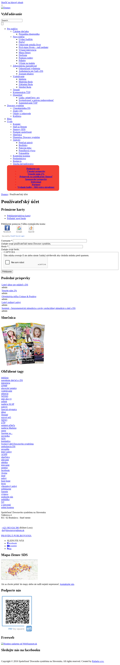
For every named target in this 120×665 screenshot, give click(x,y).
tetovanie (5, 465)
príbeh (4, 401)
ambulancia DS (8, 446)
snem (3, 430)
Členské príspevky (36, 171)
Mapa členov (25, 52)
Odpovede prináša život (30, 44)
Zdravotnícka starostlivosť (25, 66)
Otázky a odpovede (22, 113)
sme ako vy (6, 399)
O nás (9, 121)
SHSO (4, 420)
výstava (4, 494)
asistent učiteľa (8, 425)
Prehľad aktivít (25, 142)
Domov (4, 194)
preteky (4, 467)
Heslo (4, 246)
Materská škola (26, 81)
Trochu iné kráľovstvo (23, 164)
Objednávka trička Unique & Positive (19, 296)
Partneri (36, 184)
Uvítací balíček (26, 39)
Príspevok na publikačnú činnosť (36, 176)
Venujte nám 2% (36, 174)
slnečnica (5, 457)
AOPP (4, 454)
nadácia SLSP (7, 404)
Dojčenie (23, 55)
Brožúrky (23, 145)
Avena (4, 473)
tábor (3, 412)
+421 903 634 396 (10, 527)
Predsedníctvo (19, 158)
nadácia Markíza (8, 428)
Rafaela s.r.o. (98, 661)
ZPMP (4, 385)
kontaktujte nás (67, 584)
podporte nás (7, 497)
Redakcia (17, 161)
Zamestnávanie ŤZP (28, 103)
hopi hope (5, 481)
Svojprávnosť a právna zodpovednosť (36, 100)
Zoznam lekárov (26, 74)
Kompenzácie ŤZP (21, 92)
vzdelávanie (6, 391)
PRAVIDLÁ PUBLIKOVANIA (16, 535)
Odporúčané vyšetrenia (29, 68)
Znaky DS (18, 111)
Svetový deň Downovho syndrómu (17, 444)
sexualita (5, 449)
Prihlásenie (18, 215)
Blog (9, 119)
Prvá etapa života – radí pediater (33, 47)
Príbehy (22, 60)
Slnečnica (17, 134)
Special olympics (9, 409)
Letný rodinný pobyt (11, 302)
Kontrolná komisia (21, 156)
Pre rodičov (12, 29)
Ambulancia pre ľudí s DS (31, 71)
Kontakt (16, 124)
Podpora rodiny (26, 58)
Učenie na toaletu (27, 63)
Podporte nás (33, 168)
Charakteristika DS (21, 108)
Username (6, 240)
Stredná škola (25, 87)
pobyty (4, 407)
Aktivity (16, 140)
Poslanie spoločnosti (22, 132)
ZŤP (3, 422)
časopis (4, 491)
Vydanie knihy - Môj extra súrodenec (36, 187)
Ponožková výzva (27, 150)
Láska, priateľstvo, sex (29, 97)
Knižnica (17, 116)
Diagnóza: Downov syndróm (26, 137)
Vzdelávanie (18, 76)
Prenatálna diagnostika (29, 34)
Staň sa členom (20, 126)
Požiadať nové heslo (16, 218)
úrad (3, 475)
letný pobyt (6, 452)
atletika (4, 462)
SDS (3, 438)
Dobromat (36, 182)
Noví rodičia (18, 36)
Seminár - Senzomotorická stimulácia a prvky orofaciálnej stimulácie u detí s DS (39, 308)
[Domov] (6, 7)
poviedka (5, 436)
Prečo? (22, 42)
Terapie (16, 89)
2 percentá (6, 504)
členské (4, 414)
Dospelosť (18, 95)
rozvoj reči (6, 417)
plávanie (5, 459)
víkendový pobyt (9, 486)
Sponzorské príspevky (36, 179)
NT (2, 502)
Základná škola (26, 84)
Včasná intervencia (27, 50)
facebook (5, 470)
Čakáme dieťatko (21, 31)
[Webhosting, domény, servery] (19, 643)
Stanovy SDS (19, 129)
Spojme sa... (6, 433)
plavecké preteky (9, 388)
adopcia (4, 393)
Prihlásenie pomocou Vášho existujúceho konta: (23, 224)
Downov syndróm (15, 105)
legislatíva (5, 441)
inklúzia (4, 377)
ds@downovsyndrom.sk (13, 530)
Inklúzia (22, 79)
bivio (3, 483)
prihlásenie (6, 489)
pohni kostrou (7, 507)
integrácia (5, 383)
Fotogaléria (24, 153)
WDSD (4, 396)
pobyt (3, 478)
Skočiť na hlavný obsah (12, 2)
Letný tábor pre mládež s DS (15, 284)
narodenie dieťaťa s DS (12, 380)
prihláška (5, 499)
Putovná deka (25, 148)
